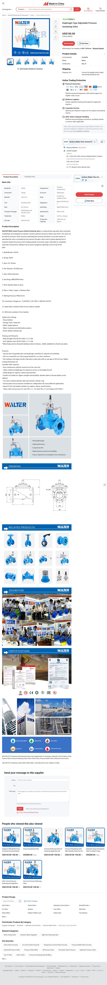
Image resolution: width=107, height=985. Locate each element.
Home (4, 15)
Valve (32, 15)
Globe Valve (57, 913)
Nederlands (69, 970)
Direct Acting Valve (10, 935)
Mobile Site (50, 968)
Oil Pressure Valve (48, 950)
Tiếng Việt (50, 972)
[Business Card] (102, 186)
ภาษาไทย (99, 970)
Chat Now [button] (85, 43)
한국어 (82, 970)
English (17, 970)
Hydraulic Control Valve (61, 905)
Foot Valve (57, 909)
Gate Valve (5, 905)
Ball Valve (82, 909)
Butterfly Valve (84, 905)
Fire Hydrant (83, 913)
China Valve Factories (11, 945)
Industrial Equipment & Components (18, 15)
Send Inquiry (68, 43)
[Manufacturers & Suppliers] (53, 4)
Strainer (30, 909)
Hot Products (8, 966)
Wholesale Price (62, 966)
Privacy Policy (85, 977)
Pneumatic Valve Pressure (66, 950)
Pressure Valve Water (31, 950)
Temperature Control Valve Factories (55, 945)
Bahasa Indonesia (60, 972)
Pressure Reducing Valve (43, 15)
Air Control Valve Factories (30, 945)
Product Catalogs (31, 901)
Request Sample (98, 48)
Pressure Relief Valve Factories (82, 945)
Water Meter (6, 913)
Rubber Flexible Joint (34, 913)
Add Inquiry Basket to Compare (31, 68)
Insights (57, 968)
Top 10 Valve (8, 955)
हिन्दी (93, 970)
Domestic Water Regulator (28, 935)
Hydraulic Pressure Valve (88, 950)
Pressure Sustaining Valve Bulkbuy (40, 955)
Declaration (75, 977)
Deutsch (61, 970)
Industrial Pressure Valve (12, 950)
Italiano (55, 970)
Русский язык (47, 970)
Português (31, 970)
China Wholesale (51, 966)
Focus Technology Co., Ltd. (40, 977)
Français (38, 970)
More (4, 959)
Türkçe (43, 972)
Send (20, 809)
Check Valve (32, 905)
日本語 (88, 970)
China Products (19, 966)
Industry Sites (73, 966)
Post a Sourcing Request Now (27, 812)
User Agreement (65, 977)
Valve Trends (20, 955)
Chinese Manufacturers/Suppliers (35, 966)
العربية (76, 970)
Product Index (96, 966)
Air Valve (5, 909)
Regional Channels (84, 966)
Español (23, 970)
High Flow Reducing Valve (50, 935)
